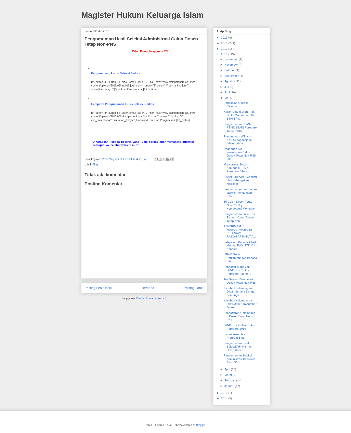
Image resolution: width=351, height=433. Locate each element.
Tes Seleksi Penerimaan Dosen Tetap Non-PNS (240, 281)
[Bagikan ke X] (164, 159)
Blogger (200, 425)
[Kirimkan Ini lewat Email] (156, 159)
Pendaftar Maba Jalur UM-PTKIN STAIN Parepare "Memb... (237, 270)
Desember (231, 59)
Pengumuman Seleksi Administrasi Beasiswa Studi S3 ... (239, 359)
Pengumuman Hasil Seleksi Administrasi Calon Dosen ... (238, 346)
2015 (224, 392)
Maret (228, 374)
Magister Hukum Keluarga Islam (142, 15)
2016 (224, 54)
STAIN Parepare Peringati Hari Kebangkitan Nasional (240, 180)
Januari (229, 386)
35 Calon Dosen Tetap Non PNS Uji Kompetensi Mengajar (239, 205)
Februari (230, 380)
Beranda (148, 288)
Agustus (230, 81)
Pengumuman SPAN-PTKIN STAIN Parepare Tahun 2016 (240, 127)
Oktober (230, 70)
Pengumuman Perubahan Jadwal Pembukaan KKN (240, 193)
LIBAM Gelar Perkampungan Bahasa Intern (240, 258)
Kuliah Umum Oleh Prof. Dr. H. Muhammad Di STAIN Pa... (239, 115)
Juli (227, 87)
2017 (224, 48)
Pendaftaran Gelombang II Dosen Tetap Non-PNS (239, 316)
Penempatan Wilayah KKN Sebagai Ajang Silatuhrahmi (238, 140)
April (227, 369)
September (231, 75)
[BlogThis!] (160, 159)
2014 (224, 398)
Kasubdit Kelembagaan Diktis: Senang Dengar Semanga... (240, 291)
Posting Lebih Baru (98, 288)
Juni (227, 92)
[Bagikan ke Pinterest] (172, 159)
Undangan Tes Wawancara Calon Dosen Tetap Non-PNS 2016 (240, 154)
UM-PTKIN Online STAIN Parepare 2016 (240, 327)
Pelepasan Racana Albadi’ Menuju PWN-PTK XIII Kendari (240, 246)
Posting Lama (194, 288)
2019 (224, 37)
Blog (95, 164)
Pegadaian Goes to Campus (236, 104)
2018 (224, 43)
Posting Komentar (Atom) (151, 298)
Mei (227, 97)
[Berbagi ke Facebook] (168, 159)
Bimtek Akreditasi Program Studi (235, 336)
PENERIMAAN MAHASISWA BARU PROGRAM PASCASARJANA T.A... (240, 231)
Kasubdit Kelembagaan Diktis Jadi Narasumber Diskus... (240, 304)
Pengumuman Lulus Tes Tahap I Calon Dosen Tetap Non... (239, 217)
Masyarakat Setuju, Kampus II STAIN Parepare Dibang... (237, 168)
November (231, 64)
